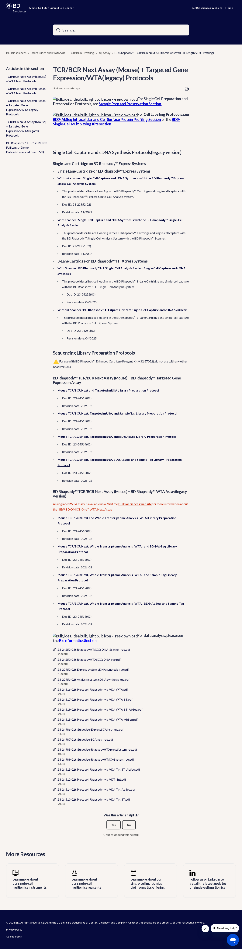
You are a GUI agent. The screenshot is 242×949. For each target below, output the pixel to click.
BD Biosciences (16, 53)
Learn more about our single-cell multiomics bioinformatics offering (147, 883)
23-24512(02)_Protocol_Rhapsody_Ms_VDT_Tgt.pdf (91, 779)
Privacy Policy (14, 929)
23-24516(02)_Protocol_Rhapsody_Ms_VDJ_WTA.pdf (92, 689)
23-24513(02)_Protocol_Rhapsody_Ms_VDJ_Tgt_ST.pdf (93, 799)
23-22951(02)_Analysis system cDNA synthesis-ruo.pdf (93, 679)
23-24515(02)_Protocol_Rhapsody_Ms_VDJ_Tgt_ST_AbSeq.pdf (98, 769)
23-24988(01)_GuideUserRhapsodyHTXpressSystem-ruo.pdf (97, 749)
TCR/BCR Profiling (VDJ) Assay (89, 53)
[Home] (16, 7)
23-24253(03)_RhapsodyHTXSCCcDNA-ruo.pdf (89, 659)
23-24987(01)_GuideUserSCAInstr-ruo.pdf (85, 739)
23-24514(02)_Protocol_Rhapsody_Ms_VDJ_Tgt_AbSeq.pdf (96, 789)
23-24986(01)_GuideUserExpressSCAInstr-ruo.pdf (90, 729)
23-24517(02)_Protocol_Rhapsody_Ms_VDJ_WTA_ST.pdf (95, 699)
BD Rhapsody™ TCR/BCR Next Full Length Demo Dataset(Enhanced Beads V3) (26, 147)
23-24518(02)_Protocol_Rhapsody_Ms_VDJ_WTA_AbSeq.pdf (97, 719)
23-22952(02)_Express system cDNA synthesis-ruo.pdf (93, 669)
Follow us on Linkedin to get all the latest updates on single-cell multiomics (207, 883)
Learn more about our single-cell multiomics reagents (86, 883)
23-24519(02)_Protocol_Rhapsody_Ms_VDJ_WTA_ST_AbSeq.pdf (100, 709)
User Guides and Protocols (47, 53)
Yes (113, 824)
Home (229, 7)
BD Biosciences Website (207, 7)
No (129, 824)
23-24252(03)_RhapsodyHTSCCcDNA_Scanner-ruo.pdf (93, 649)
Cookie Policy (14, 936)
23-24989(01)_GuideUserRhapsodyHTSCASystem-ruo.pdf (95, 759)
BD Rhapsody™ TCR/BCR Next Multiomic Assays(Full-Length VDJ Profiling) (164, 53)
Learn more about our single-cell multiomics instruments (29, 883)
